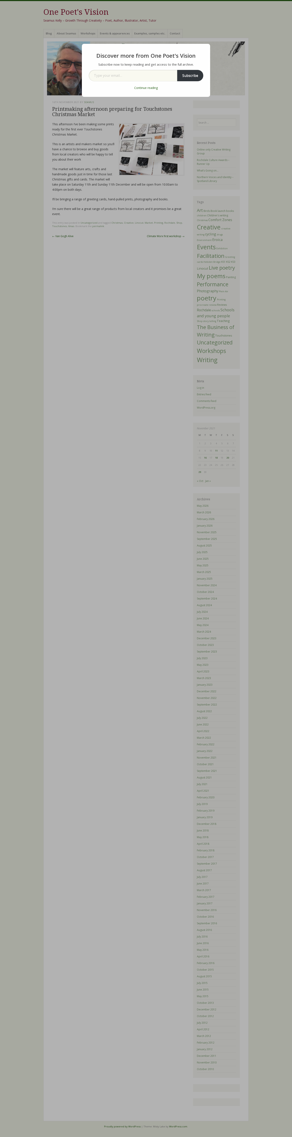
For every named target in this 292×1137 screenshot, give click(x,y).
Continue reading (146, 88)
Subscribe (190, 75)
